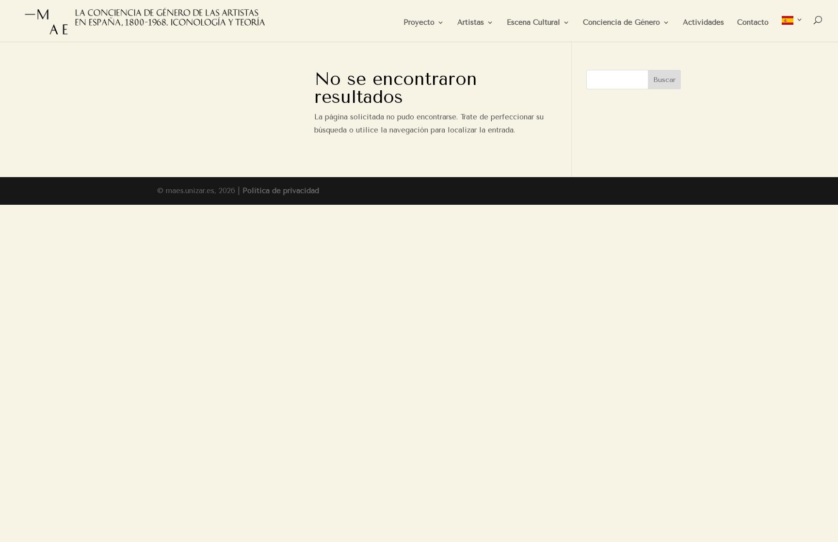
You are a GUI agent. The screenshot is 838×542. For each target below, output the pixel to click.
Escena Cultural (533, 23)
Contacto (753, 23)
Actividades (703, 23)
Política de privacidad (280, 190)
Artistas (470, 23)
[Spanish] (792, 29)
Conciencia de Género (621, 23)
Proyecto (419, 23)
